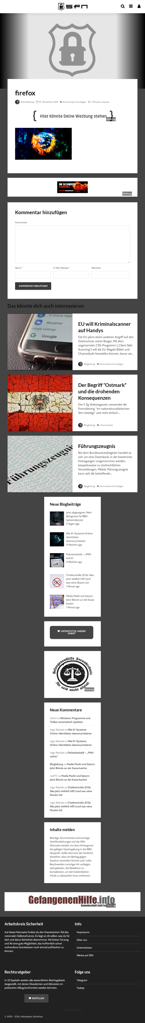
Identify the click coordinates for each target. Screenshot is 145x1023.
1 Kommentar (106, 425)
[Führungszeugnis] (40, 463)
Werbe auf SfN (85, 955)
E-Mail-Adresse (61, 268)
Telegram (82, 980)
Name (18, 268)
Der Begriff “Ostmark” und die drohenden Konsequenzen (102, 391)
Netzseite (96, 268)
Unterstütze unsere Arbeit (73, 632)
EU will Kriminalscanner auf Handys (104, 327)
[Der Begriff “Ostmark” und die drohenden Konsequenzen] (40, 402)
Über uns (82, 940)
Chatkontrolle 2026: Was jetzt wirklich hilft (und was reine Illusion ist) (71, 791)
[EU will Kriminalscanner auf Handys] (40, 341)
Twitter (81, 988)
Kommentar (21, 222)
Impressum (83, 932)
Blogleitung (89, 364)
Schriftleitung (27, 101)
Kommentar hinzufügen (74, 101)
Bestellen (38, 998)
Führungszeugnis (96, 446)
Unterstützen (84, 947)
